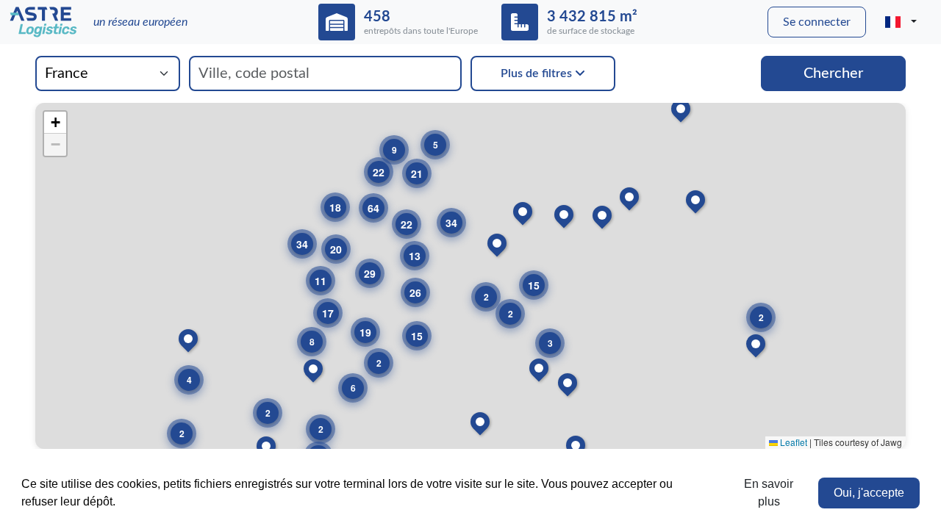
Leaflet (792, 442)
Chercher (833, 73)
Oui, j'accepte (869, 492)
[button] (761, 317)
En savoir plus (768, 493)
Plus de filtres (538, 73)
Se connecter (817, 22)
